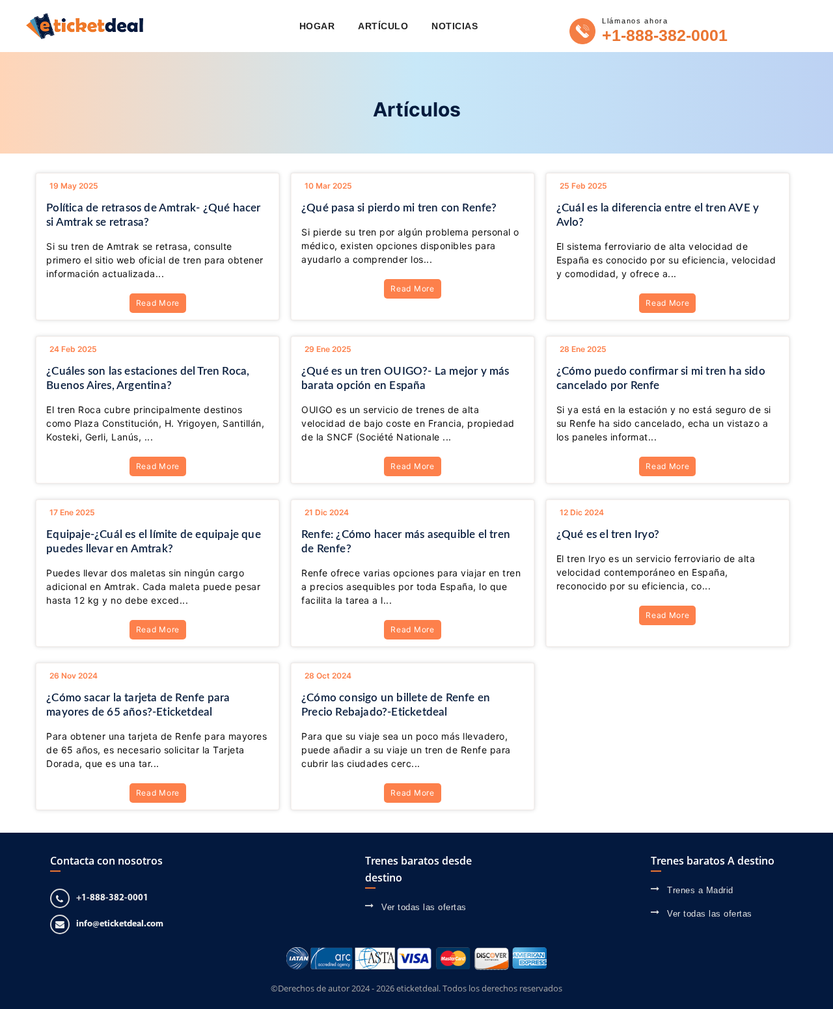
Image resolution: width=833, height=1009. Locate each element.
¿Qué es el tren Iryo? (607, 534)
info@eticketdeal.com (119, 924)
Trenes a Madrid (700, 890)
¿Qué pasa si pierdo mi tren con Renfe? (399, 207)
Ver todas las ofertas (424, 907)
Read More (158, 303)
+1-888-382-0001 (665, 35)
